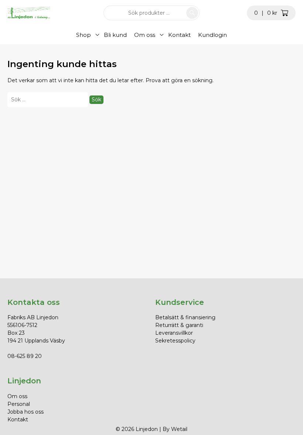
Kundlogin (212, 34)
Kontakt (179, 34)
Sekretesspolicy (175, 340)
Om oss (144, 34)
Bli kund (115, 34)
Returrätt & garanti (179, 325)
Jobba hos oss (25, 411)
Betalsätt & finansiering (185, 317)
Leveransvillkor (174, 333)
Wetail (179, 429)
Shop (83, 34)
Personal (18, 404)
